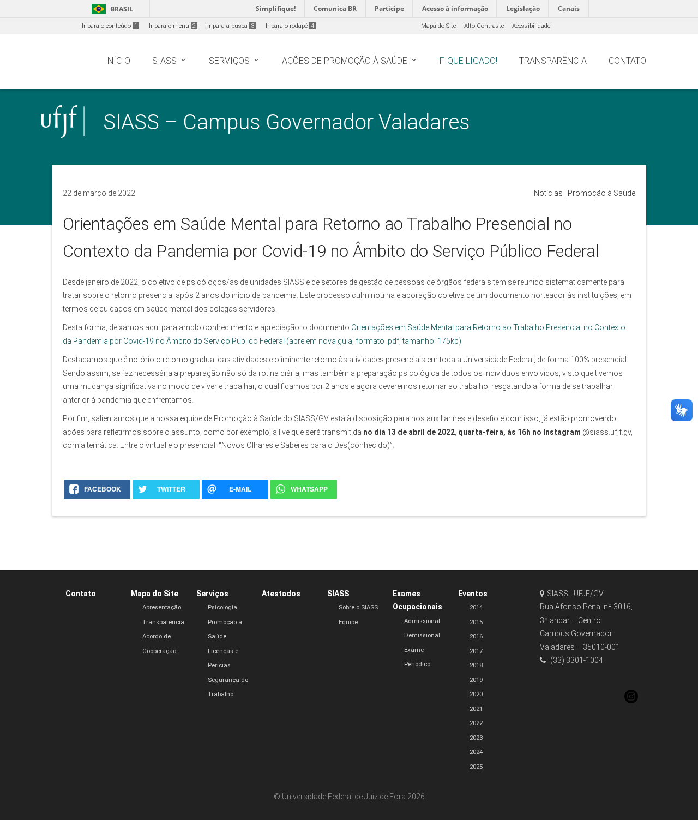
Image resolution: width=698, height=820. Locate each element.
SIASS (338, 593)
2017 (476, 651)
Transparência (163, 622)
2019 (476, 680)
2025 (476, 766)
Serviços (212, 593)
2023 (476, 737)
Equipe (348, 622)
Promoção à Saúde (601, 193)
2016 (476, 636)
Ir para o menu (172, 25)
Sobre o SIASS (358, 607)
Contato (80, 593)
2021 (476, 709)
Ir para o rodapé (290, 25)
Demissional (422, 635)
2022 (476, 723)
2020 (476, 694)
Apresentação (161, 607)
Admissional (422, 621)
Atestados (281, 593)
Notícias (548, 193)
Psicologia (222, 607)
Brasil (110, 9)
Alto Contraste (484, 25)
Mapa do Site (438, 25)
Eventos (473, 593)
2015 (476, 622)
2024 (476, 752)
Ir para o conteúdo (109, 25)
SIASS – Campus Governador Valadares (286, 122)
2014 (476, 607)
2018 (476, 665)
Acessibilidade (531, 25)
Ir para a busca (230, 25)
